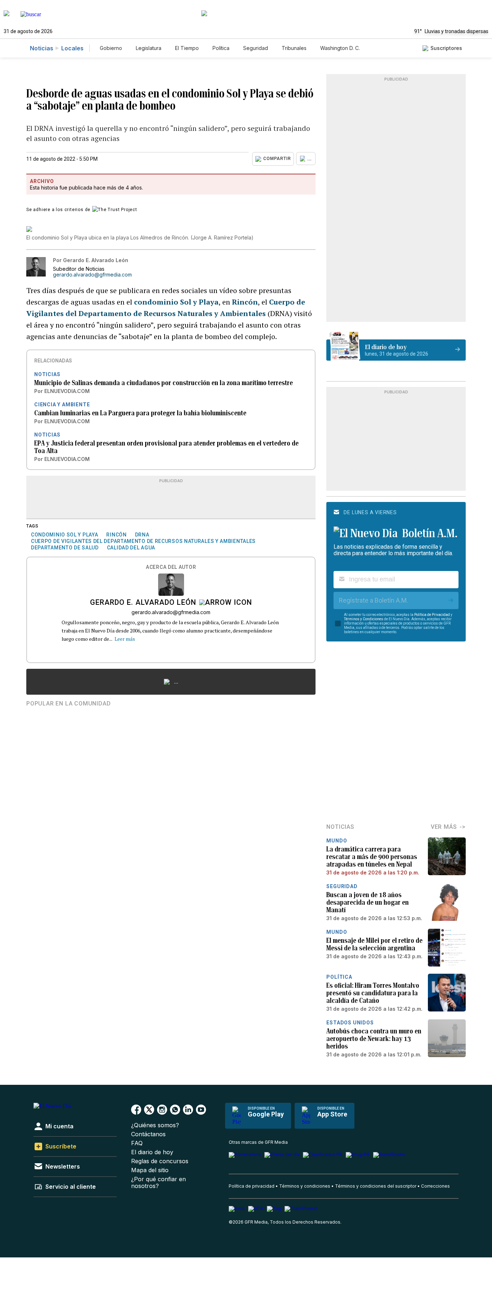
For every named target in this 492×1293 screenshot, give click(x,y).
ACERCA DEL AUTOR (171, 567)
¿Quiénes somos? (155, 1125)
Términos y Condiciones (363, 619)
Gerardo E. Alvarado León (143, 603)
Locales (72, 48)
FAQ (137, 1143)
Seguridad (255, 48)
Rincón (245, 302)
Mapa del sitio (150, 1170)
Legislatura (148, 48)
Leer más (125, 638)
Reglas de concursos (159, 1161)
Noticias (41, 48)
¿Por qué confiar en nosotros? (158, 1182)
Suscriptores (446, 48)
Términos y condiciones (304, 1186)
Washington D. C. (340, 48)
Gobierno (111, 48)
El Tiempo (187, 48)
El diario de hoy (152, 1152)
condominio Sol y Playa (176, 302)
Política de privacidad (251, 1186)
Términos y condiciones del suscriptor (375, 1186)
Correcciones (435, 1186)
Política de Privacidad (432, 615)
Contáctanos (148, 1134)
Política (221, 48)
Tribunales (294, 48)
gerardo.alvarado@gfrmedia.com (92, 275)
